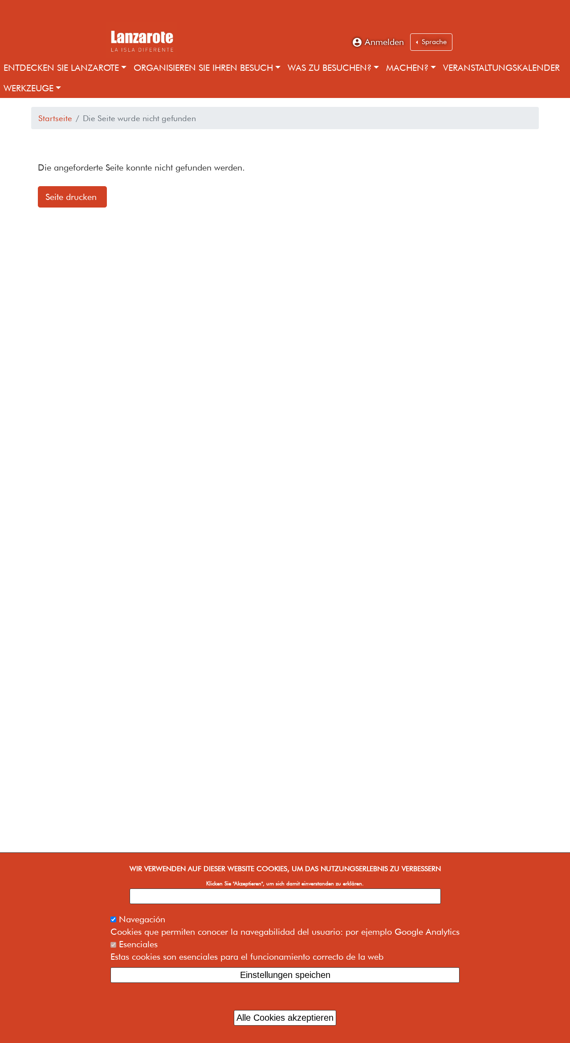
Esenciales (138, 944)
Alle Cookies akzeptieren (285, 1017)
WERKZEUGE (28, 88)
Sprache (433, 41)
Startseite (55, 118)
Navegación (142, 919)
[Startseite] (141, 40)
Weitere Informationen (285, 896)
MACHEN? (407, 67)
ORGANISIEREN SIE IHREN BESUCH (203, 67)
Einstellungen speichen (285, 975)
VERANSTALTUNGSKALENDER (501, 67)
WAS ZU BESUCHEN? (329, 67)
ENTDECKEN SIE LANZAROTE (61, 67)
